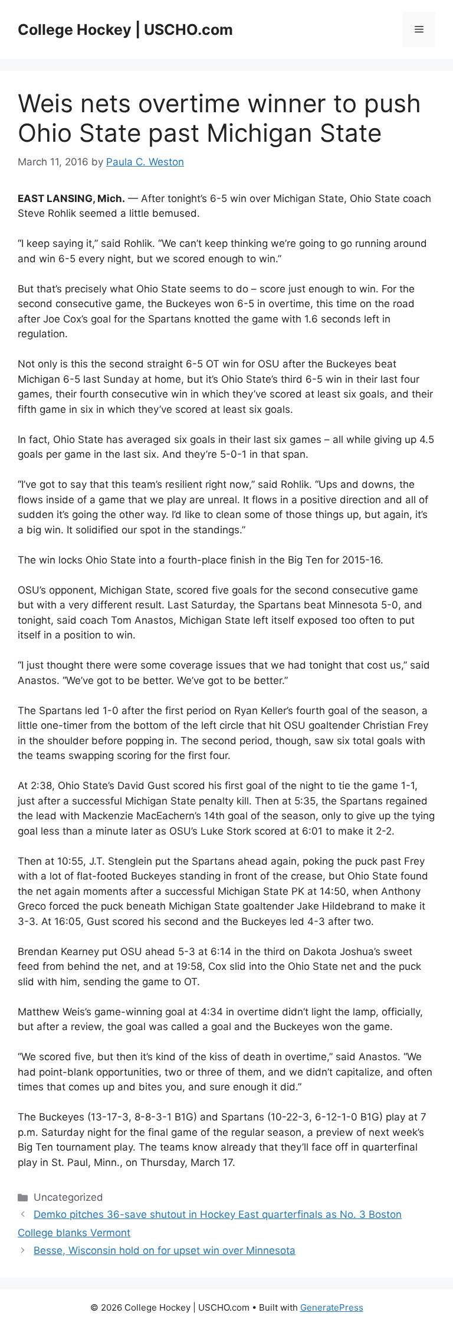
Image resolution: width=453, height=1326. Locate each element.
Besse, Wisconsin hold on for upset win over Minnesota (165, 1250)
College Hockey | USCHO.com (125, 29)
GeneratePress (331, 1307)
